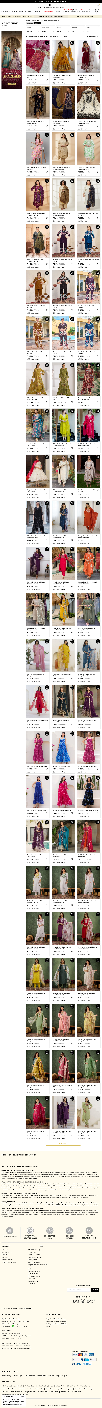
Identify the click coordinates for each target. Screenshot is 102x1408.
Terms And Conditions (35, 1257)
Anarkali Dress (53, 1392)
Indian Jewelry (6, 1376)
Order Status (32, 1252)
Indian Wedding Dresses (45, 1386)
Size (73, 31)
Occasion (29, 31)
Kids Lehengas (88, 1389)
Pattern (44, 31)
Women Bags (17, 1376)
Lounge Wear (59, 1389)
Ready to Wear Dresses (9, 1389)
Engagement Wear (30, 1392)
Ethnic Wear (43, 20)
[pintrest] (92, 1301)
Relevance (95, 36)
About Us (4, 1250)
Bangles (64, 1376)
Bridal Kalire (39, 1389)
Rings (58, 1376)
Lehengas (37, 11)
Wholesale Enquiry (34, 1281)
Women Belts (41, 1376)
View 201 (65, 36)
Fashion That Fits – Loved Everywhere (51, 16)
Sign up (99, 9)
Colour (59, 27)
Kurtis (20, 1386)
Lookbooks (31, 1283)
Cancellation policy (34, 1271)
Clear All (37, 23)
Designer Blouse (30, 1386)
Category (29, 27)
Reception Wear (16, 1392)
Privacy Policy (32, 1260)
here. (20, 1404)
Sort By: (92, 36)
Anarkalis (85, 11)
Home (28, 20)
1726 (55, 36)
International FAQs (34, 1250)
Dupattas (30, 1389)
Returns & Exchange (34, 1255)
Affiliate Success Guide (9, 1262)
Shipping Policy (33, 1273)
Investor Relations (34, 1262)
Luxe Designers (48, 11)
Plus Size (66, 11)
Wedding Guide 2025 (67, 9)
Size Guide (31, 1278)
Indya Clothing (35, 20)
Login (95, 9)
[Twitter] (78, 1301)
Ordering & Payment (34, 1276)
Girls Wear (78, 1389)
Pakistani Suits (76, 1392)
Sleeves (59, 31)
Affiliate (90, 9)
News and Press (6, 1252)
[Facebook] (74, 1301)
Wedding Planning (7, 1260)
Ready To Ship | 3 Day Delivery (85, 16)
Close (22, 1397)
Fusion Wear (42, 1392)
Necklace (51, 1376)
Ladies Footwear (29, 1376)
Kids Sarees (5, 1392)
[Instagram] (83, 1301)
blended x (30, 23)
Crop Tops (69, 1389)
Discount (74, 27)
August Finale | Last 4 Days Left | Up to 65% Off (17, 16)
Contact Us (5, 1257)
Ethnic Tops (49, 1389)
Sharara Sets (75, 11)
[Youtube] (88, 1301)
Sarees (58, 11)
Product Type (45, 27)
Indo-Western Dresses (8, 1386)
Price (88, 31)
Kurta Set (28, 11)
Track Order (76, 9)
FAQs (29, 1268)
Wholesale (83, 10)
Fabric (88, 27)
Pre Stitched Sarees (83, 1386)
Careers (4, 1255)
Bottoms (22, 1389)
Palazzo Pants (60, 1386)
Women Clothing (17, 11)
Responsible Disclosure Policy (37, 1265)
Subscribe (95, 1290)
